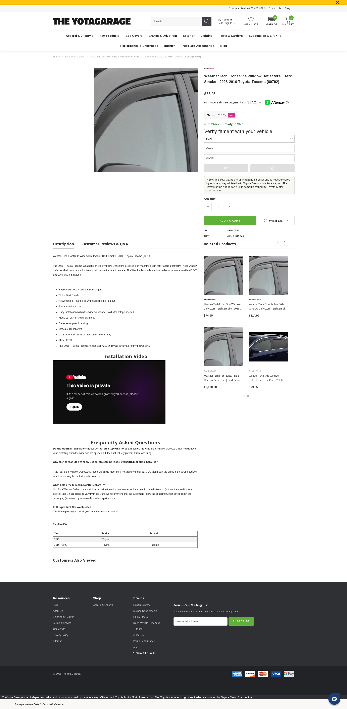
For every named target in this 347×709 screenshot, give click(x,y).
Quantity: (210, 198)
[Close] (337, 2)
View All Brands (145, 653)
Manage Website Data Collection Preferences (39, 704)
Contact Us (275, 8)
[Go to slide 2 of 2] (248, 396)
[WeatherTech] (212, 68)
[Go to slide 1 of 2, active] (244, 396)
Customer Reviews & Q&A (105, 243)
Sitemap (57, 641)
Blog (287, 8)
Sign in (229, 23)
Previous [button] (277, 242)
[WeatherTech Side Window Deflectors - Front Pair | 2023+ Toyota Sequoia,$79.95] (268, 346)
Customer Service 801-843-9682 (247, 8)
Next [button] (284, 242)
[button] (271, 21)
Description (63, 243)
